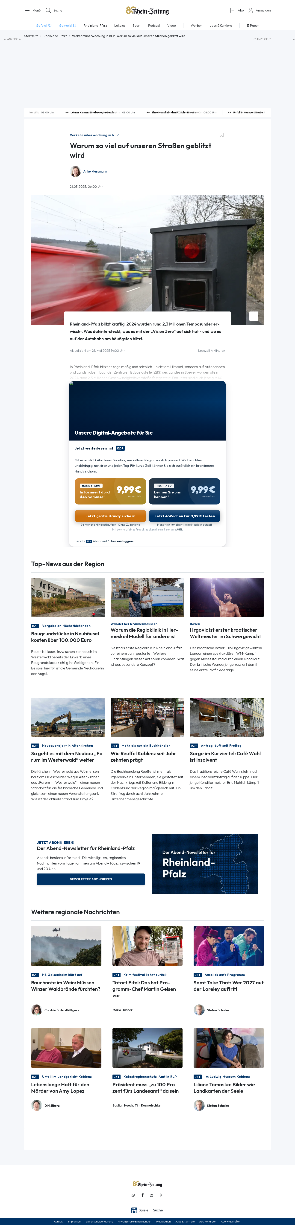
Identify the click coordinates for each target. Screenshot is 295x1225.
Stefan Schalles (218, 1010)
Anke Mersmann (95, 171)
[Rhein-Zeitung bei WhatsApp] (133, 1195)
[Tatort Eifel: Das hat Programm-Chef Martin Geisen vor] (147, 945)
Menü (36, 10)
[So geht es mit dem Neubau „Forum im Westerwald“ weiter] (68, 716)
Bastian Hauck (122, 1105)
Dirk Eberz (52, 1106)
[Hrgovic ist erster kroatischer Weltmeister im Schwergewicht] (227, 597)
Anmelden (263, 10)
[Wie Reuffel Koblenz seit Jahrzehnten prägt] (148, 716)
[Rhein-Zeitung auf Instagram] (151, 1195)
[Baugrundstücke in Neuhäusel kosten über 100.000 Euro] (68, 597)
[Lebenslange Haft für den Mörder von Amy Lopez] (66, 1047)
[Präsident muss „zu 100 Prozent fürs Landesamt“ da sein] (147, 1047)
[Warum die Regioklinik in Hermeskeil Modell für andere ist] (148, 597)
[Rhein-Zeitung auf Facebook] (142, 1195)
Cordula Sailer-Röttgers (61, 1010)
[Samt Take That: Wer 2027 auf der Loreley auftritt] (229, 945)
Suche (57, 10)
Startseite (31, 36)
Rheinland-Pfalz (55, 36)
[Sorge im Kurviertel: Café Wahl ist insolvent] (227, 716)
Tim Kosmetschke (147, 1105)
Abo (241, 10)
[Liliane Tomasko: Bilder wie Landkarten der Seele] (229, 1047)
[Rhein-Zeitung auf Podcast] (161, 1195)
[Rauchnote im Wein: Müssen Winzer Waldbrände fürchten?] (66, 945)
